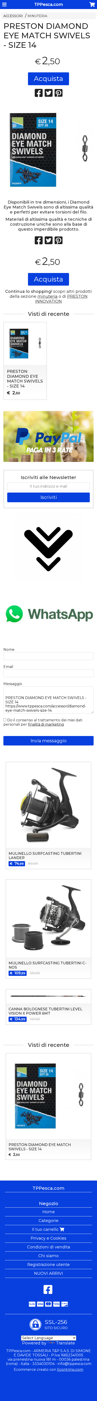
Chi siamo (48, 1255)
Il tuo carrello (46, 1229)
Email (8, 667)
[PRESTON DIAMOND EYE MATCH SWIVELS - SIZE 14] (48, 150)
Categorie (48, 1220)
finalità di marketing (46, 724)
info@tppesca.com (74, 1364)
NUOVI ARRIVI (48, 1273)
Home (48, 1211)
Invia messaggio (48, 740)
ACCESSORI (13, 16)
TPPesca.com (48, 4)
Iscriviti (48, 497)
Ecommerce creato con (48, 1369)
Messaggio (12, 684)
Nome (8, 649)
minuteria (47, 296)
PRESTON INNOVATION (61, 299)
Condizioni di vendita (48, 1247)
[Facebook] (48, 1291)
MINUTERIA (37, 16)
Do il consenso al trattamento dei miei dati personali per (42, 722)
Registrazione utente (48, 1264)
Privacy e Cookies (48, 1238)
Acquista (48, 78)
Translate (65, 1343)
